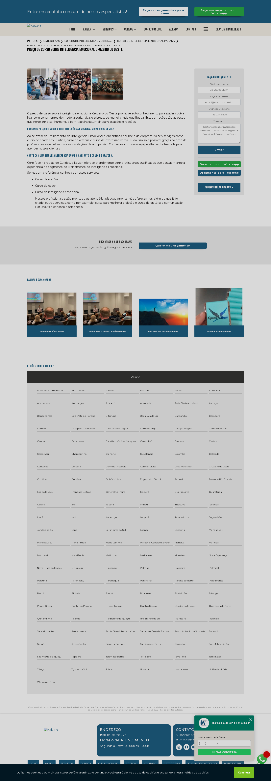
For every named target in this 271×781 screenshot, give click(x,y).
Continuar (244, 772)
